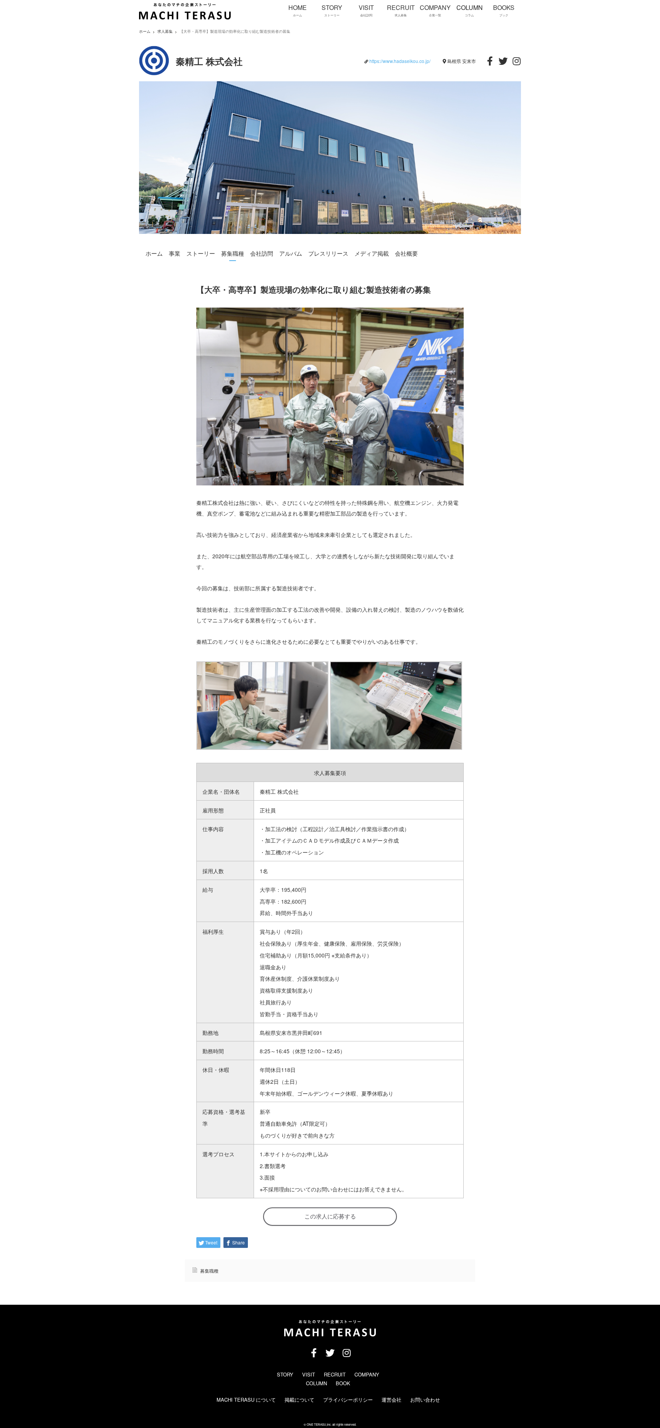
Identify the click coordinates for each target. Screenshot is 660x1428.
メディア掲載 (371, 253)
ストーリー (200, 253)
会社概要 (406, 253)
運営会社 (391, 1399)
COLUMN (316, 1383)
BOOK (343, 1383)
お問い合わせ (425, 1399)
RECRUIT (335, 1374)
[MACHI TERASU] (185, 18)
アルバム (290, 253)
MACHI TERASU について (246, 1399)
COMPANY (366, 1374)
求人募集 (165, 31)
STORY (285, 1374)
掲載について (299, 1399)
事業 (174, 253)
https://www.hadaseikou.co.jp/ (399, 61)
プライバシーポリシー (348, 1399)
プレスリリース (328, 253)
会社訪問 (261, 253)
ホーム (154, 253)
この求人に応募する (330, 1216)
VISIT (308, 1374)
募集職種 (232, 253)
